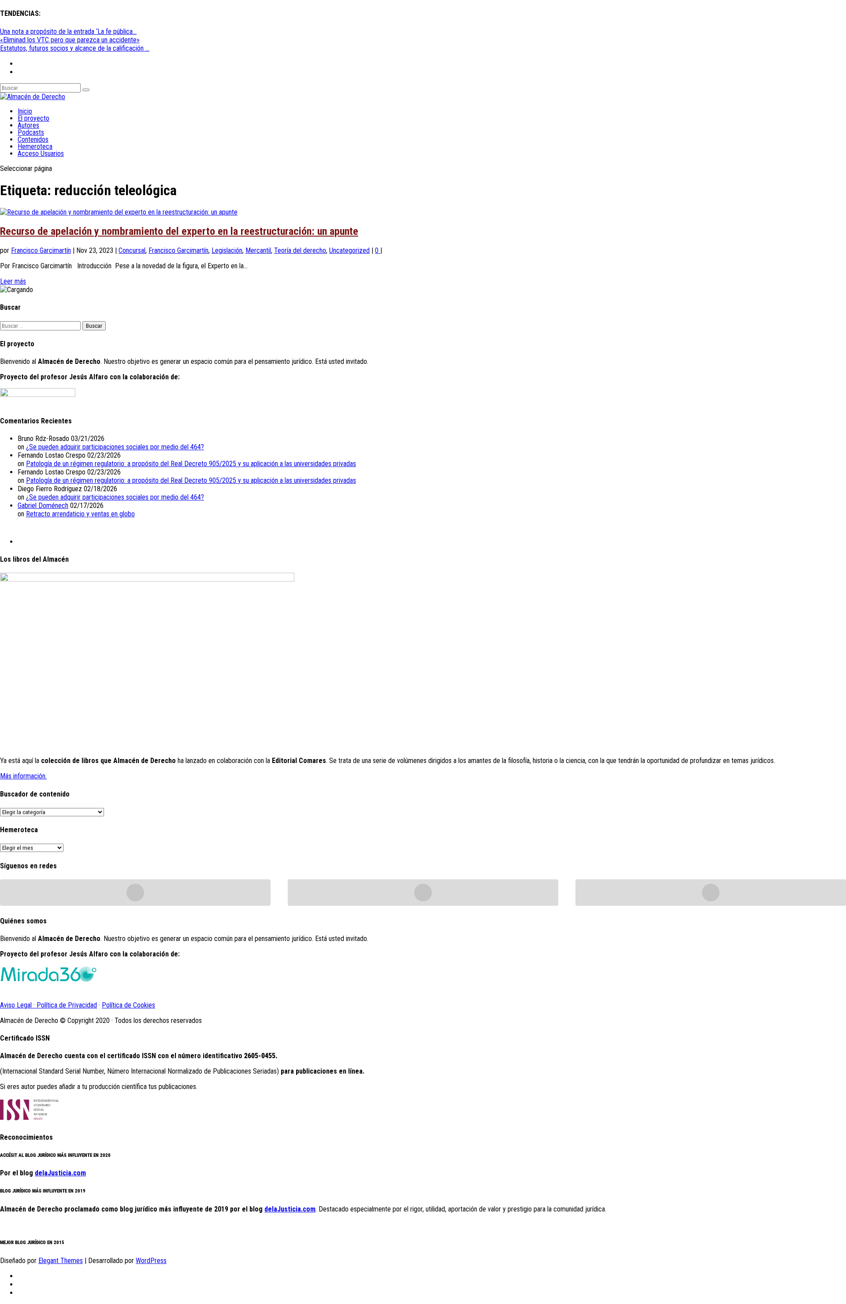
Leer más (13, 281)
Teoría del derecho (300, 250)
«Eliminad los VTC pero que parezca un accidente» (70, 40)
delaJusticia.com (60, 1173)
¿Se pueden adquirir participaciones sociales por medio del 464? (115, 447)
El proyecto (33, 118)
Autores (28, 125)
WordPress (151, 1260)
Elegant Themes (60, 1260)
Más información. (23, 776)
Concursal (132, 250)
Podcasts (31, 132)
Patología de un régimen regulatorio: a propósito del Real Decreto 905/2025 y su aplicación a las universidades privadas (191, 463)
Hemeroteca (35, 146)
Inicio (25, 111)
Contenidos (33, 139)
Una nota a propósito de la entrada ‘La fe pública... (68, 31)
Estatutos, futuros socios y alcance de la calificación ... (74, 48)
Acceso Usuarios (41, 153)
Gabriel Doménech (43, 505)
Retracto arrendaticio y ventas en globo (80, 514)
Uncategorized (349, 250)
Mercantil (258, 250)
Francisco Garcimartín (41, 250)
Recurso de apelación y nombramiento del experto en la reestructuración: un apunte (179, 231)
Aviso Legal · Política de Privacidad (48, 1005)
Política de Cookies (128, 1005)
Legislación (227, 250)
